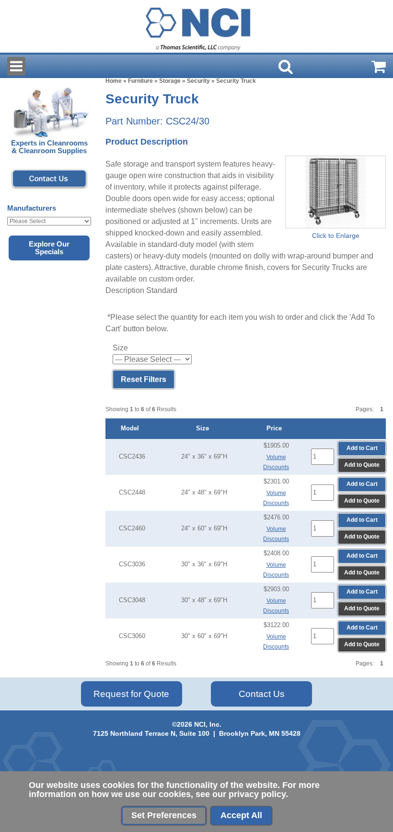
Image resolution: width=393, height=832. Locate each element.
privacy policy (257, 794)
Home (113, 81)
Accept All (241, 815)
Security (198, 81)
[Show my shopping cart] (378, 66)
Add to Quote (362, 464)
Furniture (140, 81)
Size (204, 428)
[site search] (285, 66)
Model (132, 428)
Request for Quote (131, 694)
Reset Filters (143, 379)
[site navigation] (16, 66)
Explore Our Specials (49, 248)
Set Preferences (163, 815)
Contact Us (262, 694)
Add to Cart (362, 448)
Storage (170, 81)
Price (276, 428)
